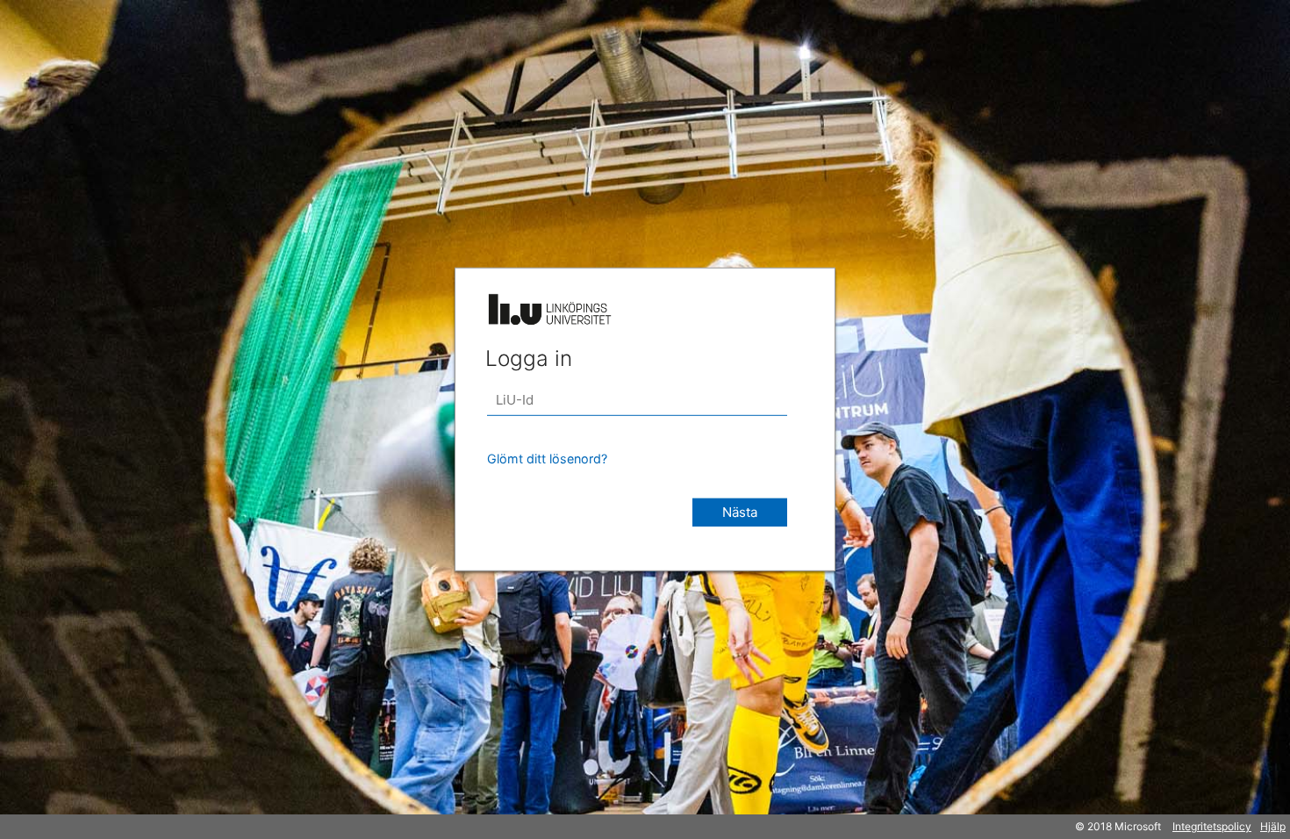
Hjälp (1273, 826)
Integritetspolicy (1211, 826)
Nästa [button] (739, 512)
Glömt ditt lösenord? (547, 458)
